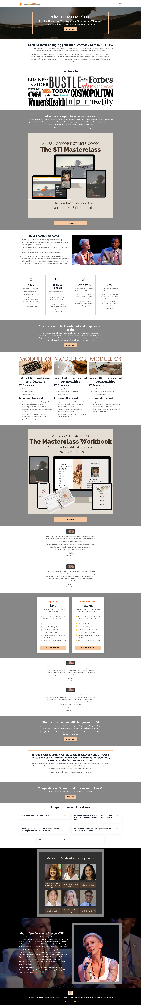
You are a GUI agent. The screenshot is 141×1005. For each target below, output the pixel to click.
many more (34, 972)
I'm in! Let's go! (70, 223)
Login (120, 3)
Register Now (70, 29)
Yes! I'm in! (70, 797)
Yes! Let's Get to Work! (53, 647)
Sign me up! (70, 519)
